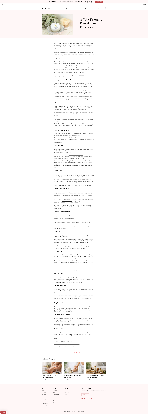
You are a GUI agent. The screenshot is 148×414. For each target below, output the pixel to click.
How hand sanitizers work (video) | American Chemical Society (67, 344)
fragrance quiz (86, 8)
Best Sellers (44, 392)
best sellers (59, 8)
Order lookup (67, 392)
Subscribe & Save (45, 403)
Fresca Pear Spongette (88, 246)
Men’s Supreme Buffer (81, 118)
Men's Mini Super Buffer (82, 133)
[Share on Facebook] (72, 353)
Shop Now (99, 1)
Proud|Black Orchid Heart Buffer (76, 155)
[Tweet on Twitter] (74, 353)
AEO (54, 402)
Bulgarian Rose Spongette (78, 246)
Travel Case (62, 260)
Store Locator (67, 397)
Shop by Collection (72, 8)
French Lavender (77, 179)
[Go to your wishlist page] (103, 8)
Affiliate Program (56, 397)
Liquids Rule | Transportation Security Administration (64, 346)
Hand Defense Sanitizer (67, 201)
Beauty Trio (62, 61)
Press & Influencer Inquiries (56, 395)
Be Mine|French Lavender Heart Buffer (84, 161)
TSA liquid (82, 308)
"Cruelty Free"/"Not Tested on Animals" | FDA (63, 341)
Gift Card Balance (67, 396)
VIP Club (43, 397)
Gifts (78, 8)
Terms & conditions (81, 411)
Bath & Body (65, 8)
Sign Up (85, 394)
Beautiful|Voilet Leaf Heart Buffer (60, 162)
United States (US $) (141, 4)
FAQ (65, 390)
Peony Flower (56, 222)
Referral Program (44, 401)
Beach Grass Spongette (62, 248)
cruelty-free (81, 75)
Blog (54, 400)
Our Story (55, 390)
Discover (92, 8)
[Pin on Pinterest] (77, 353)
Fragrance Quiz (44, 405)
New (54, 8)
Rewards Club (44, 399)
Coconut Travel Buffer (72, 90)
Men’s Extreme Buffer (60, 123)
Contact (66, 394)
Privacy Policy (74, 411)
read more (44, 379)
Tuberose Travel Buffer (69, 98)
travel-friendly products (71, 336)
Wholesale (55, 398)
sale (81, 8)
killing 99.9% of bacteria (87, 205)
